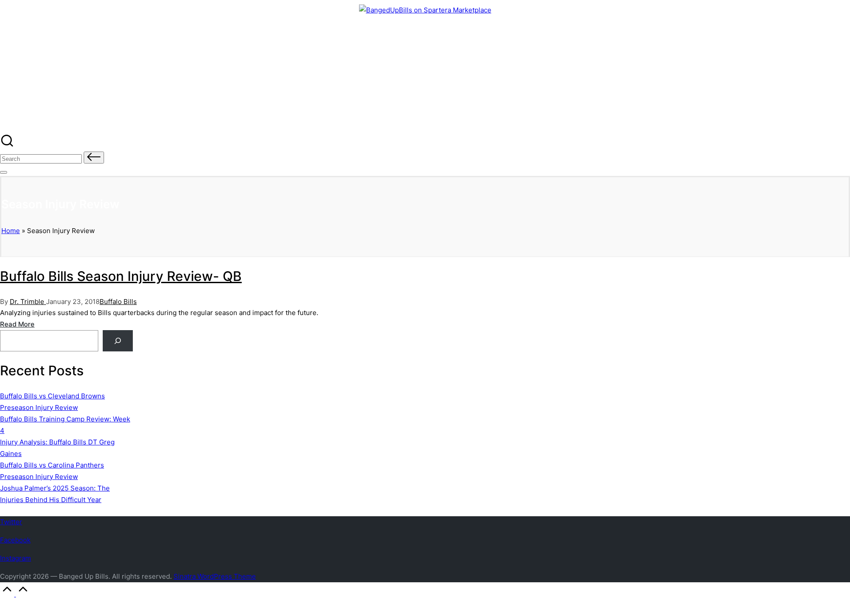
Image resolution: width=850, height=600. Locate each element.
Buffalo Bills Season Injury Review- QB (121, 276)
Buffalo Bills (118, 301)
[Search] (118, 340)
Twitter (11, 522)
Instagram (15, 558)
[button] (94, 158)
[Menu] (3, 172)
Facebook (15, 540)
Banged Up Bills (50, 39)
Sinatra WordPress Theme (215, 576)
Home (10, 230)
